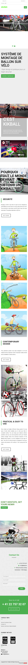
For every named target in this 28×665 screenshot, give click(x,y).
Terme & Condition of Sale (6, 622)
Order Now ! (4, 507)
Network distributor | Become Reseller (8, 626)
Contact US (3, 624)
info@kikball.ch (23, 565)
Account (23, 1)
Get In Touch (14, 609)
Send (21, 588)
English (4, 1)
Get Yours (6, 215)
